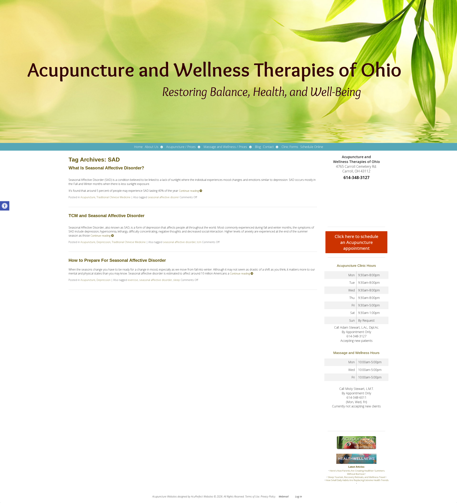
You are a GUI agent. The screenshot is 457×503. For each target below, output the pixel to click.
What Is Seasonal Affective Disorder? (106, 167)
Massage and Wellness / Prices (225, 147)
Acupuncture (88, 197)
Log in (298, 496)
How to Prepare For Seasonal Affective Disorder (117, 260)
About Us (151, 147)
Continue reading (189, 190)
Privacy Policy (268, 496)
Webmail (284, 496)
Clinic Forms (290, 147)
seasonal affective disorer (163, 197)
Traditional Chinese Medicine (113, 197)
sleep (176, 280)
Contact (268, 147)
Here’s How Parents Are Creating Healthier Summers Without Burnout (357, 472)
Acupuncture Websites (164, 496)
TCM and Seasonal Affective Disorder (106, 215)
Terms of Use (252, 496)
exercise (133, 280)
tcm (199, 242)
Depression (104, 242)
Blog (258, 147)
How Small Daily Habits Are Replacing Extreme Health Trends (357, 480)
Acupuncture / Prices (181, 147)
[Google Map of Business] (356, 202)
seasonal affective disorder (179, 242)
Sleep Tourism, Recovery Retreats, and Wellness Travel (356, 477)
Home (138, 147)
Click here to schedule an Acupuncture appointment (356, 242)
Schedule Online (311, 147)
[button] (4, 205)
